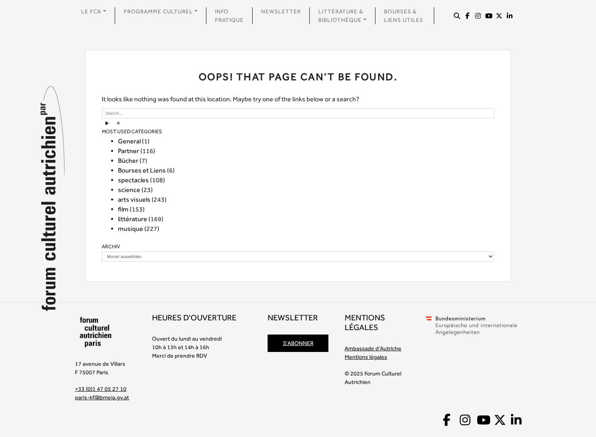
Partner (128, 151)
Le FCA (91, 11)
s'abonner (298, 343)
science (129, 190)
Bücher (128, 160)
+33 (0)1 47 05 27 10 (100, 389)
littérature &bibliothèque (340, 15)
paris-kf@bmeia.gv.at (102, 397)
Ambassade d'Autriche (373, 348)
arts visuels (134, 199)
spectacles (133, 180)
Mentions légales (366, 357)
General (129, 141)
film (123, 209)
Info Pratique (229, 15)
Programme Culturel (158, 11)
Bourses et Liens (142, 170)
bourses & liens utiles (403, 15)
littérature (132, 219)
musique (130, 228)
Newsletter (281, 11)
